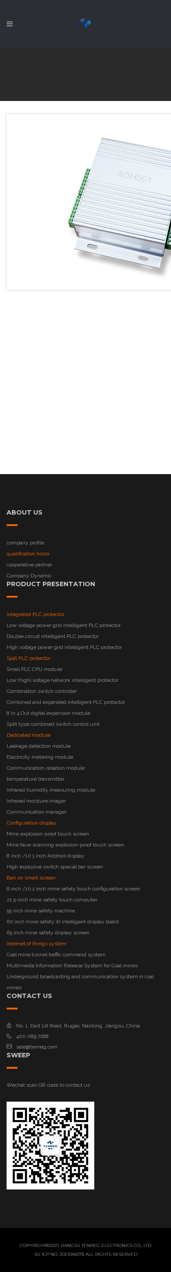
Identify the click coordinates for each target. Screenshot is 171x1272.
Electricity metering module (40, 757)
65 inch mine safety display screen (48, 933)
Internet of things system (37, 943)
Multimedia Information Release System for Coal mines (72, 965)
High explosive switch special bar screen (55, 867)
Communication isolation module (46, 768)
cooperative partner (29, 565)
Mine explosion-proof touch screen (48, 834)
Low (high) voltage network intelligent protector (62, 680)
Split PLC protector (28, 658)
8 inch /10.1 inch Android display (45, 856)
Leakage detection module (39, 746)
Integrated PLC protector (35, 614)
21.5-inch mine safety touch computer (52, 900)
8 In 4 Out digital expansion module (48, 713)
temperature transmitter (35, 779)
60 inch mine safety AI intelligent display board (63, 922)
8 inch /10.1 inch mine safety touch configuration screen (73, 889)
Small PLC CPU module (34, 669)
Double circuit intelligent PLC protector (53, 636)
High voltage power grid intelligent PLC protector (64, 647)
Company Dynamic (29, 576)
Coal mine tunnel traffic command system (56, 954)
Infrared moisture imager (36, 801)
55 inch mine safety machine (41, 911)
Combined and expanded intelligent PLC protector (66, 702)
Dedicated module (28, 735)
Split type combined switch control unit (53, 724)
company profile (25, 543)
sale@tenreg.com (36, 1047)
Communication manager (37, 812)
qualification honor (28, 554)
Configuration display (32, 823)
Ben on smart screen (31, 878)
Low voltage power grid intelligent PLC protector (64, 625)
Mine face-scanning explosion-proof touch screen (65, 845)
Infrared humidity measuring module (51, 790)
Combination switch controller (42, 691)
